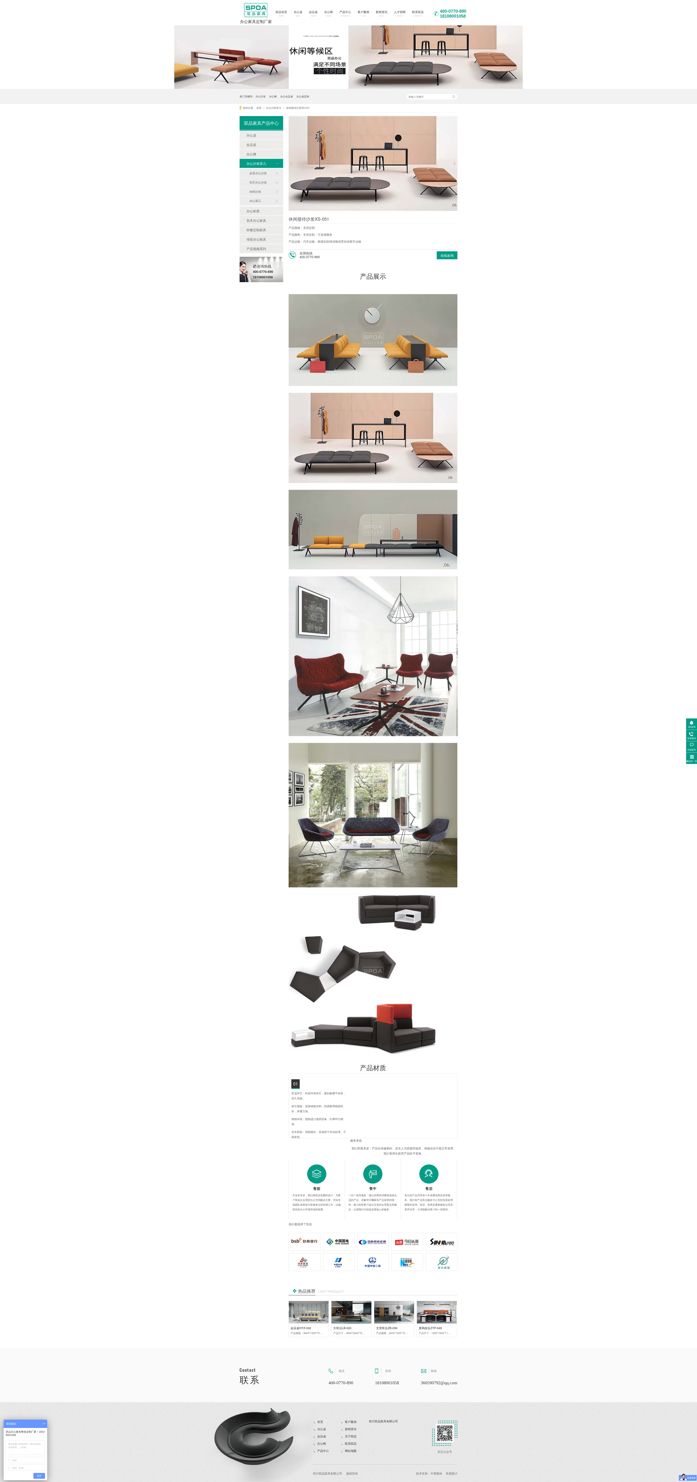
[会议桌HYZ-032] (309, 1312)
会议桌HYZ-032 (301, 1328)
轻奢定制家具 (256, 229)
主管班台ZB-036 (386, 1328)
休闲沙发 (255, 191)
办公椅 (328, 14)
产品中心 (345, 14)
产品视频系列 (256, 248)
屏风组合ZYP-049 (430, 1328)
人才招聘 (399, 14)
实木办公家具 (256, 220)
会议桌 (313, 14)
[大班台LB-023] (351, 1312)
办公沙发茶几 (274, 108)
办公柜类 (253, 211)
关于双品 (350, 1436)
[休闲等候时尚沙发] (348, 88)
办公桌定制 (302, 96)
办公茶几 (255, 201)
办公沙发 (261, 96)
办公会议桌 (286, 96)
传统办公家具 (256, 239)
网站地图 (350, 1450)
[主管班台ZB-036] (394, 1312)
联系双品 (418, 14)
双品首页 (281, 14)
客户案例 (363, 14)
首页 (259, 108)
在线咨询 (447, 255)
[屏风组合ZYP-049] (437, 1312)
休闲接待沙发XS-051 (298, 108)
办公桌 (298, 14)
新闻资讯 (381, 14)
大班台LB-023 (342, 1328)
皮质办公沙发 (258, 173)
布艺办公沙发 (258, 182)
